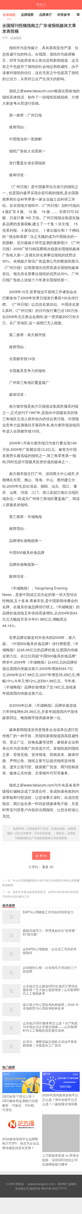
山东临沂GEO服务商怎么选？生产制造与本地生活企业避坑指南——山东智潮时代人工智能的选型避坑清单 (50, 1027)
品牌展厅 (45, 14)
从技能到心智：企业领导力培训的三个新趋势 (50, 969)
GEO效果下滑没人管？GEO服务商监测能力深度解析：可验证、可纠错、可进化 (20, 1103)
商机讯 (41, 5)
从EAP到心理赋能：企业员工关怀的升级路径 (50, 951)
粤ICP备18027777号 (54, 1188)
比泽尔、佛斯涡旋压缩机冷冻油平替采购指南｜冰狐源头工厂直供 (50, 1043)
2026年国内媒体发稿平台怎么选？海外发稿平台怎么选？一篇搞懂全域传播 (60, 1099)
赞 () (43, 856)
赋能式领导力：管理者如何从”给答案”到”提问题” (49, 932)
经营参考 (63, 14)
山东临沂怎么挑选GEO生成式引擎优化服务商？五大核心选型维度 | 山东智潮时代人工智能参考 (51, 990)
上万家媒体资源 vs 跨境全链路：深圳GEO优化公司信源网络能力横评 (60, 1159)
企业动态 (9, 14)
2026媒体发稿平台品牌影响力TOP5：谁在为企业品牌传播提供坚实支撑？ (20, 1143)
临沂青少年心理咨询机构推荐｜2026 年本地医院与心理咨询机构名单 (51, 1006)
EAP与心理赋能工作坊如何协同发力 (48, 912)
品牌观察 (27, 14)
